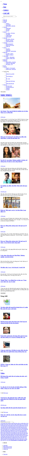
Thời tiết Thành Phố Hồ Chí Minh (8, 437)
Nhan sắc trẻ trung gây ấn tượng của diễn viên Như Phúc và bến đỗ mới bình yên (13, 137)
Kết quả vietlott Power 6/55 (12, 430)
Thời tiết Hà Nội (22, 425)
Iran (18, 425)
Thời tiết (2, 428)
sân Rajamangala (12, 427)
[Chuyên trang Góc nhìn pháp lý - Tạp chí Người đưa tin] (14, 390)
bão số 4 (20, 430)
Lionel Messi (5, 431)
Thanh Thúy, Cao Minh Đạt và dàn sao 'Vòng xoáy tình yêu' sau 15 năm (13, 281)
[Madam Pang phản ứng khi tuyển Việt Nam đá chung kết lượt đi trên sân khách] (14, 316)
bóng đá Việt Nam (17, 428)
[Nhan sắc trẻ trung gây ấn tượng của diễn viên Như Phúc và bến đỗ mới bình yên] (14, 129)
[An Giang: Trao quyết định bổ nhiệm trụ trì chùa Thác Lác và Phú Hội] (14, 103)
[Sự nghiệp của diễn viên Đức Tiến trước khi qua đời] (14, 178)
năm (1, 431)
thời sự (25, 423)
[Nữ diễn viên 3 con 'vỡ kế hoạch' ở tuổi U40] (14, 264)
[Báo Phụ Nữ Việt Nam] (14, 269)
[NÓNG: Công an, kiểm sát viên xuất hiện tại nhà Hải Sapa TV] (14, 358)
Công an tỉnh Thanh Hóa (16, 424)
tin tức (18, 436)
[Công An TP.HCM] (14, 403)
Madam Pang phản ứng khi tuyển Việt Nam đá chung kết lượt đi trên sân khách (14, 322)
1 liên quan (3, 166)
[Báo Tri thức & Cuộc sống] (14, 189)
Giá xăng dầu (8, 435)
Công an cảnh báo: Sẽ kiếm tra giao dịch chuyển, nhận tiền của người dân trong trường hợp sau (14, 350)
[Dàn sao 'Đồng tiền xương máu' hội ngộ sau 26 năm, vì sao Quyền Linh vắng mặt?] (14, 238)
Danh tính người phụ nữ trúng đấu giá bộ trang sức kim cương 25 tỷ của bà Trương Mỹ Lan (14, 336)
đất (22, 431)
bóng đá (8, 433)
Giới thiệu (5, 445)
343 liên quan (3, 191)
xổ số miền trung (4, 423)
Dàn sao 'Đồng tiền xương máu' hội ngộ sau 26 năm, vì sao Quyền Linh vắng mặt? (14, 241)
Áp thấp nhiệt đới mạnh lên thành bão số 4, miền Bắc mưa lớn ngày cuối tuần (14, 308)
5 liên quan (3, 231)
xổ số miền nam (19, 427)
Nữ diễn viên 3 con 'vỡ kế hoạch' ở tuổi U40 (13, 267)
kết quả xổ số (22, 435)
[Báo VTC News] (14, 311)
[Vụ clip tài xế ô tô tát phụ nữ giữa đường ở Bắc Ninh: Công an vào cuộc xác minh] (14, 384)
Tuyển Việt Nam (23, 436)
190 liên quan (3, 405)
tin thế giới (5, 434)
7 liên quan (5, 412)
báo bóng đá (6, 425)
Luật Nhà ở (17, 435)
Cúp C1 (23, 439)
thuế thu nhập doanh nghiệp (19, 434)
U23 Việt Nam (25, 424)
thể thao (12, 435)
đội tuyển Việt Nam (8, 428)
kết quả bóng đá (18, 437)
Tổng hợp (5, 454)
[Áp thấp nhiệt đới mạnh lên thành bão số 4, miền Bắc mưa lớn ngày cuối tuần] (14, 301)
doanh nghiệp (10, 434)
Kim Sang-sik (20, 433)
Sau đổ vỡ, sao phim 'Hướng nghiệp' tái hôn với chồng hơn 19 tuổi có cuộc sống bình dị (14, 160)
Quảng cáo (5, 449)
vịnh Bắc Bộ (3, 430)
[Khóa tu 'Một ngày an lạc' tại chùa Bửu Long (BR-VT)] (14, 202)
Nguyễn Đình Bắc (10, 439)
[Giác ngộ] (14, 214)
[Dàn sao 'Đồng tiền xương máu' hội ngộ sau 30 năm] (14, 223)
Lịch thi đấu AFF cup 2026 (8, 429)
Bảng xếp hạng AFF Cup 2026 (15, 431)
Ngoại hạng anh (17, 439)
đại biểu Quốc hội (13, 425)
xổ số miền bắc (14, 433)
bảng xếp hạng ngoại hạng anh (10, 436)
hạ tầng (4, 439)
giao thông (24, 430)
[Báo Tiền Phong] (14, 368)
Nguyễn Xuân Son (18, 429)
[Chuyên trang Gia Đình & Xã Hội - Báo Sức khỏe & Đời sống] (14, 229)
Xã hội (2, 425)
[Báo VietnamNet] (14, 339)
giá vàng (25, 427)
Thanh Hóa (23, 428)
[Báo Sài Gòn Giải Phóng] (14, 410)
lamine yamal (11, 423)
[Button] (1, 1)
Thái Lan (6, 427)
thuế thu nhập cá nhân (18, 423)
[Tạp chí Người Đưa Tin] (14, 140)
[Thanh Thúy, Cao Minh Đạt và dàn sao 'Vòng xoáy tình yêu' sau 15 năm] (14, 277)
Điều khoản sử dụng (7, 446)
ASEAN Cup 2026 (6, 440)
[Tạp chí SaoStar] (14, 325)
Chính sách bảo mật (7, 447)
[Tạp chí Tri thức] (14, 284)
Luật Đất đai (25, 429)
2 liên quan (3, 117)
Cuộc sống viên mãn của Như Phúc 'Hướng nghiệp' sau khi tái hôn (13, 256)
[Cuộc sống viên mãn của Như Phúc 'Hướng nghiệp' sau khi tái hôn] (14, 252)
